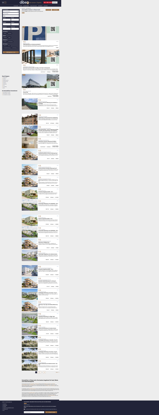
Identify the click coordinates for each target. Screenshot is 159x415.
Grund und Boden (33, 5)
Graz (49, 385)
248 (44, 372)
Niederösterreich (5, 80)
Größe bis (12, 22)
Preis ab (4, 17)
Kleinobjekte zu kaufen (6, 92)
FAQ (3, 410)
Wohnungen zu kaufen (6, 93)
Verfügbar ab (5, 39)
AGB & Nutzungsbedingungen (8, 407)
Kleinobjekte (40, 5)
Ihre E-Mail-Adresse (26, 410)
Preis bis (12, 17)
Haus (50, 383)
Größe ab (4, 22)
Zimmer (53, 383)
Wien (47, 385)
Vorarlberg (5, 86)
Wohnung (46, 383)
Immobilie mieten (32, 392)
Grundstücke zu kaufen (7, 94)
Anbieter (4, 35)
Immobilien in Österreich (35, 383)
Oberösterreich (5, 81)
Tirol (4, 85)
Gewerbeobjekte (26, 5)
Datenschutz (5, 409)
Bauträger (46, 5)
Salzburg (4, 82)
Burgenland (5, 77)
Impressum (5, 405)
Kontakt (4, 406)
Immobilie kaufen (32, 388)
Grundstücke (31, 384)
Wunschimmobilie (52, 395)
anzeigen (10, 52)
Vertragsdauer (5, 31)
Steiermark (5, 84)
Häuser (20, 5)
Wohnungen (16, 5)
